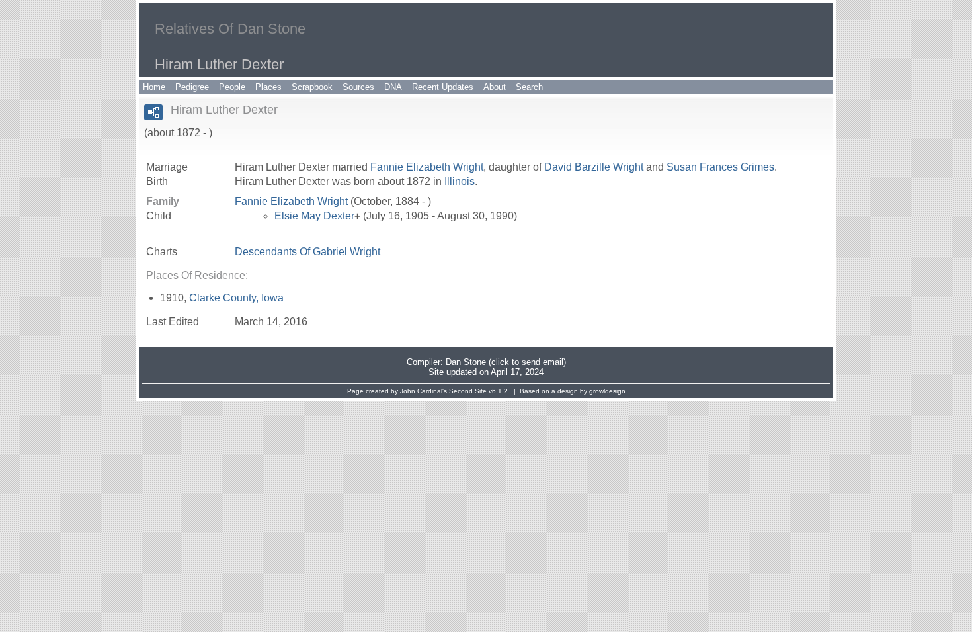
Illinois (459, 181)
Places (268, 87)
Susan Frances (720, 167)
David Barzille (593, 167)
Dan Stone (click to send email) (506, 362)
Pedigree (192, 87)
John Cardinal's (423, 391)
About (494, 87)
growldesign (607, 391)
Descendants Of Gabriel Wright (307, 251)
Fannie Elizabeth (426, 167)
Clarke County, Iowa (236, 297)
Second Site (468, 391)
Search (529, 87)
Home (154, 87)
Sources (358, 87)
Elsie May (314, 215)
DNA (393, 87)
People (232, 87)
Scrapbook (312, 87)
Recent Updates (442, 87)
